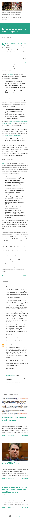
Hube (7, 345)
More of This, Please (10, 463)
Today (3, 163)
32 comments (10, 507)
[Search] (24, 2)
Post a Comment (6, 386)
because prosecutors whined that (13, 135)
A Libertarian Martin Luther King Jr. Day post (14, 419)
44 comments (10, 435)
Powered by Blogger (16, 516)
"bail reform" (10, 74)
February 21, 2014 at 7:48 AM (14, 371)
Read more (25, 435)
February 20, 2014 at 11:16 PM (14, 340)
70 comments (10, 478)
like (25, 360)
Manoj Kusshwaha (11, 375)
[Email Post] (2, 276)
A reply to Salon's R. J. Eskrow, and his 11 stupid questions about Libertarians (15, 489)
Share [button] (25, 276)
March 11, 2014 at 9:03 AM (13, 382)
